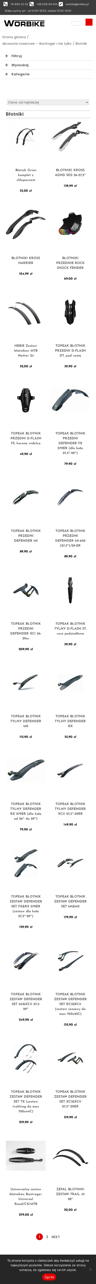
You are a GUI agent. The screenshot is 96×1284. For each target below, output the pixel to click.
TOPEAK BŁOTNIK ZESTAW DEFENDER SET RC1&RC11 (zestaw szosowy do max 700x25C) (70, 1004)
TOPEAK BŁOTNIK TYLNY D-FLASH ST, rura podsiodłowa (70, 628)
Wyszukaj (19, 65)
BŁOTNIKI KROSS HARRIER (25, 261)
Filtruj (16, 56)
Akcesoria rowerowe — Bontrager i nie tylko (37, 43)
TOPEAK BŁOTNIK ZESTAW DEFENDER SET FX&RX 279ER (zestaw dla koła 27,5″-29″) (26, 906)
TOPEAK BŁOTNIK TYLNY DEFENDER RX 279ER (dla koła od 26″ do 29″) (25, 811)
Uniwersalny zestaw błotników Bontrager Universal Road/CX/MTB (26, 1197)
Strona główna (14, 37)
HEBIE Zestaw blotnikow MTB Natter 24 (26, 350)
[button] (48, 56)
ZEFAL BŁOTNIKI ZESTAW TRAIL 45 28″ (70, 1194)
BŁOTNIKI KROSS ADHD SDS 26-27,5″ (70, 173)
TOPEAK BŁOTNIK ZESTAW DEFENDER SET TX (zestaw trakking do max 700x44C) (26, 1101)
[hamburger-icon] (77, 23)
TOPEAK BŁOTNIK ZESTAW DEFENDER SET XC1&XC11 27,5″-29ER (70, 1099)
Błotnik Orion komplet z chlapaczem (25, 175)
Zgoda (49, 1277)
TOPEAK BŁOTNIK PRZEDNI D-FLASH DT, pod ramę (70, 350)
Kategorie (20, 74)
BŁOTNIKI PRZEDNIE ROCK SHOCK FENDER (70, 263)
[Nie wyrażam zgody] (90, 1269)
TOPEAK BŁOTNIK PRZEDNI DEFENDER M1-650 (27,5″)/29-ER (70, 538)
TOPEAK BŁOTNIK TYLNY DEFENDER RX (70, 721)
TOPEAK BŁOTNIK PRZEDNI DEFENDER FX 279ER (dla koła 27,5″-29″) (70, 443)
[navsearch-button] (89, 22)
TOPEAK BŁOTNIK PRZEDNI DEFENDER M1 (26, 536)
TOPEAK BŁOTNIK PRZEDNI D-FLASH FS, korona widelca (25, 438)
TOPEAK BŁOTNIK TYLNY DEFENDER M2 (25, 721)
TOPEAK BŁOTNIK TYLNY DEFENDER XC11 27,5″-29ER (70, 809)
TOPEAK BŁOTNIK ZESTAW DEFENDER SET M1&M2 (70, 901)
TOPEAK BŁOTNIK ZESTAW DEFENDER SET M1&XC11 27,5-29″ (26, 1002)
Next (55, 1237)
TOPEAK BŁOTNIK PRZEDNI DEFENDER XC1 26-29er (25, 631)
